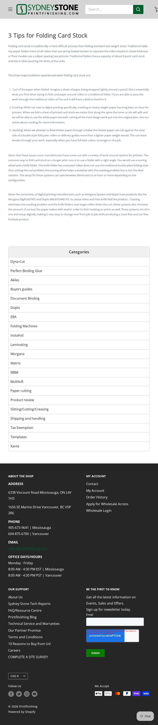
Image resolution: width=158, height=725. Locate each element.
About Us (15, 597)
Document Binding (25, 298)
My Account (95, 490)
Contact (92, 484)
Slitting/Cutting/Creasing (29, 409)
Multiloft (16, 381)
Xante (14, 446)
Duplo (15, 307)
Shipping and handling (27, 418)
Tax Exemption (21, 427)
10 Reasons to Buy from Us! (29, 644)
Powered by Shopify (21, 712)
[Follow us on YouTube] (34, 694)
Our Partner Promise (24, 630)
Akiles (14, 280)
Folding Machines (23, 326)
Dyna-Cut (17, 261)
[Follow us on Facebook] (11, 694)
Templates (18, 437)
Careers (14, 650)
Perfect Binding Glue (26, 271)
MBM (14, 372)
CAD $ (14, 676)
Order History (97, 497)
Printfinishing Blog (22, 617)
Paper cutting (20, 390)
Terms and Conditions (25, 637)
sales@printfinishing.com (27, 548)
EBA (13, 317)
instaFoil (16, 335)
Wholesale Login (99, 510)
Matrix (15, 363)
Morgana (17, 354)
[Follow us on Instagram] (27, 694)
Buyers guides (21, 289)
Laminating (19, 344)
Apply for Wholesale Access (107, 504)
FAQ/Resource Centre (25, 610)
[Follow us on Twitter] (19, 694)
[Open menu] (10, 9)
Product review (22, 400)
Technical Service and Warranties (34, 623)
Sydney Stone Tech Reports (29, 603)
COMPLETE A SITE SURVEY (28, 657)
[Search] (138, 9)
